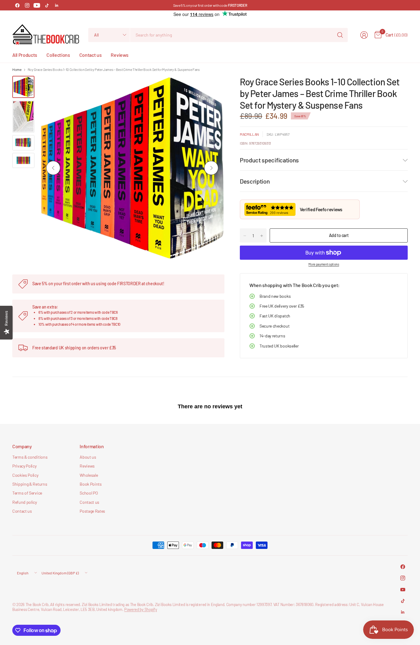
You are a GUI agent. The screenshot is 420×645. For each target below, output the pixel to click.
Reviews (87, 465)
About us (88, 457)
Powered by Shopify (140, 609)
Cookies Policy (25, 475)
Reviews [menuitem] (119, 55)
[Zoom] (212, 87)
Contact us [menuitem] (90, 55)
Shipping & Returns (29, 484)
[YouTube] (37, 5)
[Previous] (53, 168)
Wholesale (89, 475)
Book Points (90, 484)
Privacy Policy (24, 465)
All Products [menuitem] (24, 55)
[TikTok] (47, 5)
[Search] (340, 35)
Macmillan (249, 134)
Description (255, 181)
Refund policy (24, 502)
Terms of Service (27, 492)
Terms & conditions (29, 457)
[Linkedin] (56, 5)
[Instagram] (27, 5)
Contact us (22, 511)
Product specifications (269, 160)
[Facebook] (17, 5)
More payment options (323, 264)
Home (17, 69)
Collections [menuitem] (58, 55)
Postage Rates (92, 511)
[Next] (211, 168)
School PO (89, 492)
